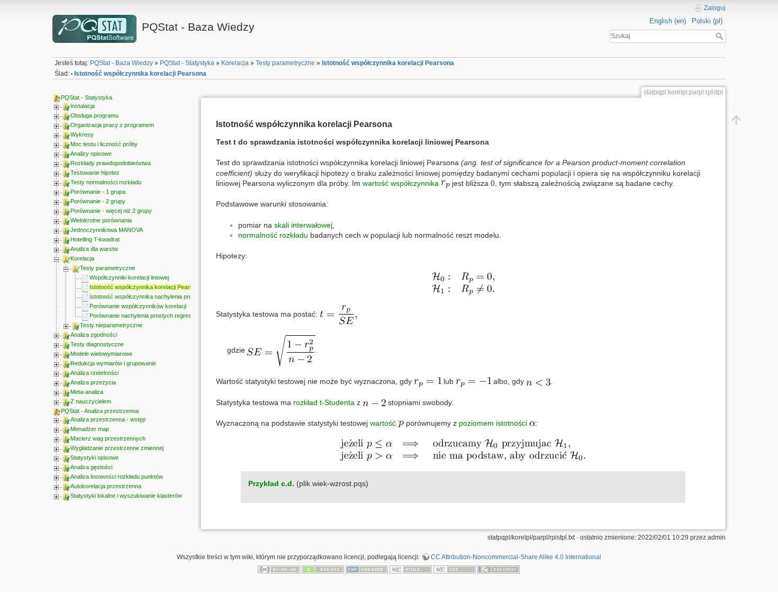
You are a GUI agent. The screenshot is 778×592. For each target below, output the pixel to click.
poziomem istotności (493, 423)
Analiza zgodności (93, 334)
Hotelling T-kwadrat (95, 239)
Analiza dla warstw (94, 249)
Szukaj (721, 36)
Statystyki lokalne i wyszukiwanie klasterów (126, 495)
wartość (384, 423)
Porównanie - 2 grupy (97, 201)
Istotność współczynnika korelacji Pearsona (388, 63)
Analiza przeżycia (93, 382)
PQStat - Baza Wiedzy (121, 63)
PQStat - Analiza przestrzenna (100, 411)
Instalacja (82, 106)
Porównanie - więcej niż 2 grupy (111, 211)
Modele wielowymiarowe (101, 354)
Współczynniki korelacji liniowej (129, 277)
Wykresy (82, 134)
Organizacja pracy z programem (112, 125)
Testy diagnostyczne (97, 344)
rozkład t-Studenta (324, 402)
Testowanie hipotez (95, 172)
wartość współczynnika (401, 183)
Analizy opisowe (91, 153)
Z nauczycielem (90, 401)
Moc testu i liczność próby (104, 144)
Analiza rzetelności (94, 373)
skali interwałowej (303, 225)
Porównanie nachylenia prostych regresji (141, 315)
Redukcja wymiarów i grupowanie (113, 363)
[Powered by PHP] (367, 569)
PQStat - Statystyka (187, 63)
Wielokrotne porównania (101, 220)
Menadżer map (89, 429)
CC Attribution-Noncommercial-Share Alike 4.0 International (516, 557)
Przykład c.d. (271, 483)
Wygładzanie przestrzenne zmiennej (117, 448)
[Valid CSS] (454, 569)
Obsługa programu (94, 115)
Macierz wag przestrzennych (108, 438)
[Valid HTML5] (411, 569)
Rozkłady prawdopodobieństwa (110, 163)
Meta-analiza (86, 392)
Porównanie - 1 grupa (97, 192)
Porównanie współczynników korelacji (137, 306)
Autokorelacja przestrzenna (105, 486)
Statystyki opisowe (94, 457)
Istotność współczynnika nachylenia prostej (145, 296)
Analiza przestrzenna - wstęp (108, 419)
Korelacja (235, 63)
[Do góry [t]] (736, 120)
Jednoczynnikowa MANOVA (106, 230)
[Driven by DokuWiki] (498, 569)
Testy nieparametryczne (111, 325)
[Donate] (323, 569)
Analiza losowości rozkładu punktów (116, 476)
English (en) (667, 21)
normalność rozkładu (273, 235)
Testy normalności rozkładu (105, 182)
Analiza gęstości (91, 467)
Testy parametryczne (285, 63)
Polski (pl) (707, 21)
